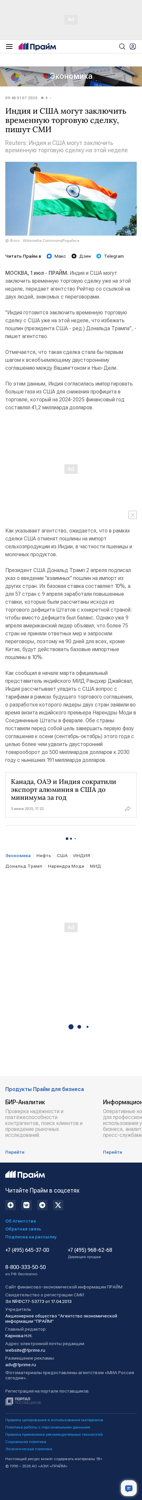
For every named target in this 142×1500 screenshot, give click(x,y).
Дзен (85, 256)
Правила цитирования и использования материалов (54, 1420)
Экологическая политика (28, 1449)
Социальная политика (25, 1441)
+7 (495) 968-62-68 (90, 1253)
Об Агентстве (20, 1221)
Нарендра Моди (66, 866)
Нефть (43, 855)
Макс (60, 256)
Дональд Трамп (23, 866)
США (62, 855)
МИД (95, 866)
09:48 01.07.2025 (21, 98)
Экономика (71, 76)
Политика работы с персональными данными (47, 1427)
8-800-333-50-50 (25, 1270)
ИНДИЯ (81, 855)
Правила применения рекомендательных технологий (54, 1434)
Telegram (114, 256)
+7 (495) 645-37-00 (27, 1250)
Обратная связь (23, 1228)
